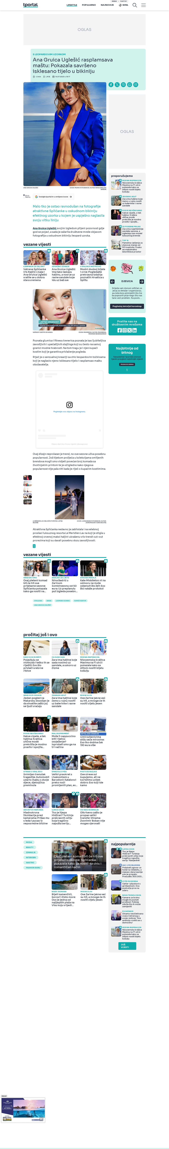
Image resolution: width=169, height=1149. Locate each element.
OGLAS (84, 29)
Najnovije (107, 5)
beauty (29, 847)
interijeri (31, 857)
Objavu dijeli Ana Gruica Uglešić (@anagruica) (69, 444)
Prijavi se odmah (127, 364)
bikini (49, 601)
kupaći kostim (80, 601)
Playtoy (123, 1)
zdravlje (30, 852)
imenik (114, 1)
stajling (38, 601)
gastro (30, 862)
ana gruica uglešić (42, 605)
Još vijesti (125, 946)
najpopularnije (123, 844)
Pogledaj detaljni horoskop (127, 306)
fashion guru (33, 868)
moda (29, 842)
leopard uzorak (63, 601)
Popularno (89, 5)
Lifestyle (72, 5)
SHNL (125, 5)
